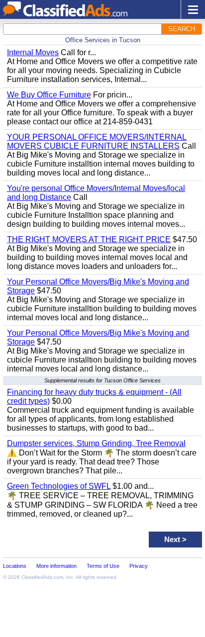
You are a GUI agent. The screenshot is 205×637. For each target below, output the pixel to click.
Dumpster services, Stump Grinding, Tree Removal (96, 443)
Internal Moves (33, 52)
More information (56, 566)
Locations (14, 566)
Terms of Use (103, 566)
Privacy (138, 566)
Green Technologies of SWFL (58, 486)
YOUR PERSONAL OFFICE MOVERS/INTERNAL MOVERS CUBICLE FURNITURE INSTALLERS (97, 141)
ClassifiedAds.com (42, 577)
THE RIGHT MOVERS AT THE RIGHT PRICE (89, 239)
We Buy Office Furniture (49, 95)
